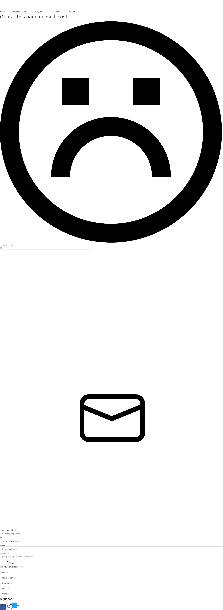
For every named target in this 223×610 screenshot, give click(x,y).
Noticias (56, 11)
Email (2, 545)
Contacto (72, 11)
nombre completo (8, 530)
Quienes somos (20, 11)
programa (4, 553)
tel (1, 538)
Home (2, 11)
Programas (39, 11)
